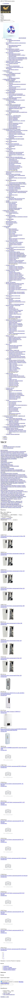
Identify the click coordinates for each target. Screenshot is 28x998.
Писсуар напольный (13, 346)
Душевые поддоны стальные (15, 268)
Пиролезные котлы (13, 194)
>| (3, 958)
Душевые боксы (9, 248)
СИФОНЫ (8, 358)
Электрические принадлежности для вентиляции (16, 455)
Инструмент (11, 164)
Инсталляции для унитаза (15, 288)
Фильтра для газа (13, 205)
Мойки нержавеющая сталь (15, 339)
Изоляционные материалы (15, 163)
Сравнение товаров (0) (6, 518)
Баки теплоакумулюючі (11, 141)
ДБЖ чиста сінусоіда (13, 422)
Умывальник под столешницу (16, 394)
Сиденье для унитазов (14, 411)
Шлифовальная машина (14, 78)
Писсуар (8, 344)
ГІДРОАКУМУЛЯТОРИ (14, 106)
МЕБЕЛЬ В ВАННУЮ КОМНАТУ (14, 320)
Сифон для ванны (13, 363)
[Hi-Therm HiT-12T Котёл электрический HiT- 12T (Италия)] (8, 837)
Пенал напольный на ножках (15, 326)
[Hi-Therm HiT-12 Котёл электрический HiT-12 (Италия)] (8, 763)
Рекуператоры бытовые (14, 51)
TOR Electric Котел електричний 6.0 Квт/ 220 (11, 675)
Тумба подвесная (13, 329)
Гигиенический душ (13, 309)
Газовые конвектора (10, 148)
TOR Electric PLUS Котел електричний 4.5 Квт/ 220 (12, 571)
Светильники (9, 72)
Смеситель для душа (13, 384)
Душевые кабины (10, 250)
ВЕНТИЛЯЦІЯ (22, 38)
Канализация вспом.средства (15, 166)
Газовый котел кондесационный (16, 152)
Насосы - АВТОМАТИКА (15, 115)
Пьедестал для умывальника (15, 390)
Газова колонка (12, 91)
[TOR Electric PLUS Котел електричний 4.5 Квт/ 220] (8, 568)
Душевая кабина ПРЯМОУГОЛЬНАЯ (17, 255)
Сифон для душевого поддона (16, 365)
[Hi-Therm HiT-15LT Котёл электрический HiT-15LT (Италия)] (8, 890)
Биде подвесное (12, 403)
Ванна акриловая (13, 228)
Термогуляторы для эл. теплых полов (17, 431)
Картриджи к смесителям (14, 300)
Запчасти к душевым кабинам (16, 261)
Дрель (10, 76)
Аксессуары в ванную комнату (16, 242)
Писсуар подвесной (13, 347)
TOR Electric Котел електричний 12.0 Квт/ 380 (11, 623)
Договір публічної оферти (9, 969)
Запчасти (11, 83)
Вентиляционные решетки (15, 45)
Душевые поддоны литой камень (16, 260)
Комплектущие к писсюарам (15, 345)
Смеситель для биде (13, 382)
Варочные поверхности (11, 211)
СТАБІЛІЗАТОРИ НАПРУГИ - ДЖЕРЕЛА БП (14, 416)
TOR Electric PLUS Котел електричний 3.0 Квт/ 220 (12, 553)
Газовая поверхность (13, 213)
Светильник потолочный (14, 73)
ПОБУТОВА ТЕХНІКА (8, 210)
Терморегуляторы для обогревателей (14, 429)
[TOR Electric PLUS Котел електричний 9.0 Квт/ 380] (8, 603)
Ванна (7, 227)
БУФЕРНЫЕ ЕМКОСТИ (14, 81)
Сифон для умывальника (14, 368)
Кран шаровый (12, 203)
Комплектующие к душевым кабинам (17, 262)
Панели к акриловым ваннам (15, 234)
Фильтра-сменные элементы (15, 208)
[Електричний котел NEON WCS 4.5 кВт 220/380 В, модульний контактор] (8, 690)
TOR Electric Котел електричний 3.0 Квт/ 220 (11, 640)
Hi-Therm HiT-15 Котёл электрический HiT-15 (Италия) (13, 858)
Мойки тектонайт (13, 340)
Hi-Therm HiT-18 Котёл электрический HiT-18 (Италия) (13, 949)
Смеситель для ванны (14, 383)
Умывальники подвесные (15, 397)
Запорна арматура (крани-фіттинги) (14, 157)
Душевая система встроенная (15, 276)
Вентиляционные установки (12, 48)
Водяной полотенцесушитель (15, 352)
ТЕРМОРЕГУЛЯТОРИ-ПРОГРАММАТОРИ (13, 426)
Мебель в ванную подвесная (15, 323)
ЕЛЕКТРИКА (6, 70)
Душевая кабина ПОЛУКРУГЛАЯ (17, 249)
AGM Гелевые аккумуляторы (15, 418)
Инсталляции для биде (14, 286)
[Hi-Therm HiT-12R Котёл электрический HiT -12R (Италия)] (8, 818)
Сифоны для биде (13, 341)
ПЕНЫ (18, 457)
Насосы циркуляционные (15, 126)
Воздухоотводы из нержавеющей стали (18, 57)
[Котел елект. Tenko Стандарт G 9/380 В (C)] (8, 709)
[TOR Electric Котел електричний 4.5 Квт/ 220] (8, 655)
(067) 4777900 (6, 993)
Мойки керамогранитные (15, 338)
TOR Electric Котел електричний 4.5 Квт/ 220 (11, 658)
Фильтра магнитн (13, 207)
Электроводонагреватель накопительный (14, 87)
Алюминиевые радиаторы (15, 131)
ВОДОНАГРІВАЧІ (10, 80)
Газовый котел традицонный (15, 153)
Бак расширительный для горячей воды (18, 112)
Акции (4, 436)
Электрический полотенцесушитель (17, 357)
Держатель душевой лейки (15, 311)
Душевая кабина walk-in (14, 251)
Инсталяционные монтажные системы (15, 283)
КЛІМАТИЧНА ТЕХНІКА (9, 79)
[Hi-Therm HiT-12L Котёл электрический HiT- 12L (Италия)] (8, 781)
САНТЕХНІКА (6, 226)
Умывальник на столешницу (15, 392)
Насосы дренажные (13, 119)
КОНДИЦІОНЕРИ (10, 92)
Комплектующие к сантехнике (13, 298)
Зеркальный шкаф (13, 322)
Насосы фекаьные (13, 125)
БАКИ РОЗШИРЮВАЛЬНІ (12, 110)
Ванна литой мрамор (13, 230)
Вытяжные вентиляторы (14, 40)
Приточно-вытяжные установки (16, 50)
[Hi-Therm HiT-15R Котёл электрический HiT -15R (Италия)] (8, 909)
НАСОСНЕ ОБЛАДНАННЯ (10, 98)
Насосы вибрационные (14, 117)
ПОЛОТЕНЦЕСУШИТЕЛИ (12, 350)
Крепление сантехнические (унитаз (17, 301)
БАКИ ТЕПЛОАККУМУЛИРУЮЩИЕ (15, 138)
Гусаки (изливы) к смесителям (16, 310)
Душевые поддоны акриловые (16, 266)
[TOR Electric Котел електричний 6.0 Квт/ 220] (8, 673)
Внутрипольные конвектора (12, 143)
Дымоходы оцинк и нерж (12, 61)
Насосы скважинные (13, 124)
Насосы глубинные (13, 118)
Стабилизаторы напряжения (12, 424)
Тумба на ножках (13, 328)
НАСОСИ (8, 114)
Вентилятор (8, 39)
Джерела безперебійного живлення (17, 423)
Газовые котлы (9, 151)
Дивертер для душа (13, 312)
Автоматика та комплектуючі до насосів (15, 100)
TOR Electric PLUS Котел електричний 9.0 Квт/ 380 (12, 605)
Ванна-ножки (12, 233)
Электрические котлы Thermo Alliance (17, 183)
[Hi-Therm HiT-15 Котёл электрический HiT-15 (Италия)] (8, 855)
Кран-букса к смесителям (14, 317)
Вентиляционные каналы (15, 53)
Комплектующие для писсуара (13, 295)
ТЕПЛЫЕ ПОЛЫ (10, 197)
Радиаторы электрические (15, 188)
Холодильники (9, 224)
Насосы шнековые (13, 127)
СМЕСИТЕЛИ (9, 373)
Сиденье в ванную (13, 236)
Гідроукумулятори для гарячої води (17, 107)
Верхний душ (12, 271)
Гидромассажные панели (14, 272)
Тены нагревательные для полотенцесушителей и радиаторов (17, 356)
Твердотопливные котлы (11, 189)
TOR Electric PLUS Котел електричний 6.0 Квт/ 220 (12, 588)
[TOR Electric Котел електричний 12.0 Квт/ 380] (8, 620)
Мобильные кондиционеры (15, 97)
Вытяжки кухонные (10, 215)
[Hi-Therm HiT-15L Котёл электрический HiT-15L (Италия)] (8, 873)
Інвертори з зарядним (14, 420)
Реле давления (12, 102)
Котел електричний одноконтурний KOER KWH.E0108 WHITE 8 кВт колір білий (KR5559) (14, 729)
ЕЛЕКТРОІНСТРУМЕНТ (9, 74)
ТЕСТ (10, 41)
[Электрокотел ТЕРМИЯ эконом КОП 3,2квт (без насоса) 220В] (8, 745)
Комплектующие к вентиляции (13, 62)
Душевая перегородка (14, 258)
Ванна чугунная (12, 232)
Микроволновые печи (11, 221)
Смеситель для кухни (14, 371)
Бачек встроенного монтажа (15, 284)
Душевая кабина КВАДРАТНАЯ (16, 253)
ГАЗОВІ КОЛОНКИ (10, 90)
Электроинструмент (10, 75)
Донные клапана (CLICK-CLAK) (16, 375)
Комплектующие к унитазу (15, 407)
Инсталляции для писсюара (15, 287)
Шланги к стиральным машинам (16, 304)
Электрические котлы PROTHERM (17, 182)
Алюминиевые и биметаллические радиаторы (16, 130)
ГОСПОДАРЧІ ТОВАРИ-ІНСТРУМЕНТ (17, 456)
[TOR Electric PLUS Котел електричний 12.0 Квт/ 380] (8, 533)
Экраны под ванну (13, 239)
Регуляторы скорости (13, 69)
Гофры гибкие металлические (15, 59)
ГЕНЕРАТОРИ (4, 456)
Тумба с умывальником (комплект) (17, 333)
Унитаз (7, 400)
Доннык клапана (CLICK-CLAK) (16, 360)
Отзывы (5, 439)
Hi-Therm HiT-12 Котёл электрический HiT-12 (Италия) (13, 766)
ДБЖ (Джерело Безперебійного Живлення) (16, 419)
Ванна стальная (12, 231)
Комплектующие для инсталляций (17, 293)
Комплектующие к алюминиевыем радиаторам (11, 479)
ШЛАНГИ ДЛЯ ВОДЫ (14, 209)
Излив (10, 315)
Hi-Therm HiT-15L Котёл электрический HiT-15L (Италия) (14, 875)
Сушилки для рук (10, 388)
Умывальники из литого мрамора (16, 395)
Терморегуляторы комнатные (13, 434)
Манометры (11, 101)
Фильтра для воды (13, 204)
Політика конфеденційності (9, 968)
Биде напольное (12, 402)
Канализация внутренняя (14, 165)
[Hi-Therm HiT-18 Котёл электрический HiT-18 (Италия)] (8, 946)
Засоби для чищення (10, 282)
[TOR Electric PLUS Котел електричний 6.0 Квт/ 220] (8, 586)
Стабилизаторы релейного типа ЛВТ (17, 425)
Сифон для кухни (13, 366)
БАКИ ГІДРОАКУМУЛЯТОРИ (13, 104)
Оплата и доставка (7, 967)
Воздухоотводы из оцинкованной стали (18, 58)
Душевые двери (12, 259)
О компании (6, 3)
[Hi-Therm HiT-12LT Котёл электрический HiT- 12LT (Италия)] (8, 799)
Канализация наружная (14, 168)
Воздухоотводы (9, 52)
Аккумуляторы (9, 417)
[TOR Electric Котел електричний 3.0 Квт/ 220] (8, 638)
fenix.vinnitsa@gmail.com (9, 994)
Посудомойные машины (11, 222)
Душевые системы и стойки (12, 270)
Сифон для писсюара (13, 367)
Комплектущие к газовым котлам (16, 154)
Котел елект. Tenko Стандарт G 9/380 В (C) (10, 711)
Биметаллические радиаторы (15, 132)
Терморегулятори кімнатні (12, 428)
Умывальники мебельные (15, 396)
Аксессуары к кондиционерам (16, 93)
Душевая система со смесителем (16, 277)
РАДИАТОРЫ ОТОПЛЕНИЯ (13, 185)
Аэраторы (11, 306)
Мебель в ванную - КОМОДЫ (16, 324)
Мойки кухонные (10, 335)
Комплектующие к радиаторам (13, 174)
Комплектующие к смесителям (13, 305)
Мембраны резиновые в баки (15, 108)
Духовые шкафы (10, 219)
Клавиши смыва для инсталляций (16, 292)
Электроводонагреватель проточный (17, 89)
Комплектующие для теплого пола (17, 198)
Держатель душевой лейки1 (15, 273)
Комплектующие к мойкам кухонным (17, 337)
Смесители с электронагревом (16, 380)
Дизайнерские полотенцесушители (17, 354)
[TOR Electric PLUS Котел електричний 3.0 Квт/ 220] (8, 551)
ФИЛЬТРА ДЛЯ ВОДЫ (11, 202)
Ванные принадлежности (12, 241)
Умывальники (9, 389)
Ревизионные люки (13, 46)
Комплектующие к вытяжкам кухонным (18, 216)
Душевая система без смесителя (16, 275)
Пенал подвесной (13, 327)
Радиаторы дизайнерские (14, 187)
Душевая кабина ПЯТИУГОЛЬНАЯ (17, 256)
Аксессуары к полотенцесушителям (17, 158)
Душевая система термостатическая (17, 278)
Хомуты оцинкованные (14, 66)
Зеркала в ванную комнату (15, 321)
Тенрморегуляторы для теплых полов (17, 177)
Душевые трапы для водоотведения (17, 361)
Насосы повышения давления (15, 123)
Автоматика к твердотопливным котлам (18, 191)
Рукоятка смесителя (13, 63)
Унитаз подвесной (13, 399)
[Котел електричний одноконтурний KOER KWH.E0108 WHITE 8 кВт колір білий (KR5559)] (8, 726)
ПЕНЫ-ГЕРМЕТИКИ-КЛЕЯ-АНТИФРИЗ (12, 458)
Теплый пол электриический (15, 199)
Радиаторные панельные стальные (17, 186)
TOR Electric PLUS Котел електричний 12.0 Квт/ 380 (13, 536)
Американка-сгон (13, 159)
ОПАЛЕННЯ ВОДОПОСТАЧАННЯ (11, 129)
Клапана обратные (13, 169)
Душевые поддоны (10, 265)
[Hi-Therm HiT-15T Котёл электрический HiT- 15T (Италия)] (8, 927)
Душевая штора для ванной (15, 243)
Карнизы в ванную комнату (15, 244)
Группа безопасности (14, 160)
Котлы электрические (11, 180)
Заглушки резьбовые (13, 162)
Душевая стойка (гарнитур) (15, 279)
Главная (5, 445)
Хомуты (8, 64)
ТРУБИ (7, 200)
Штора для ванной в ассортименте (17, 238)
